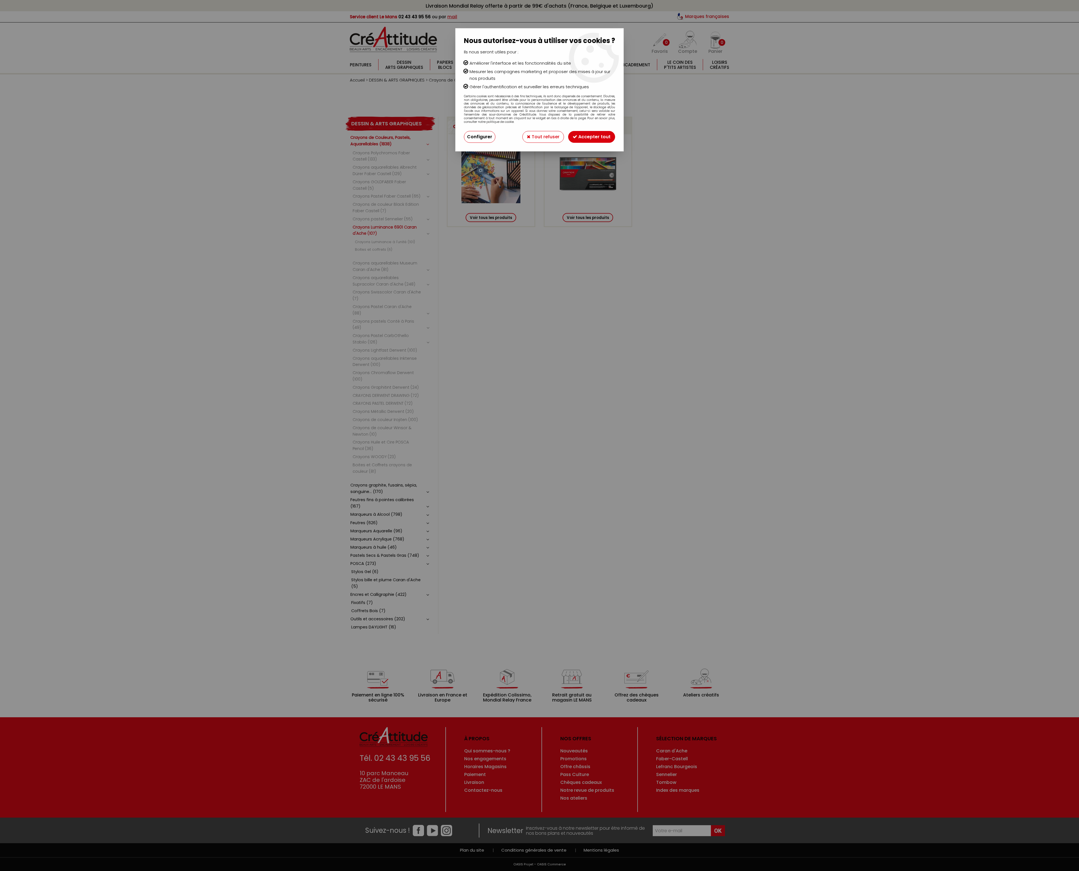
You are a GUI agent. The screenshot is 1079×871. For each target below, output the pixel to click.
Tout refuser (545, 137)
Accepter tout (594, 137)
